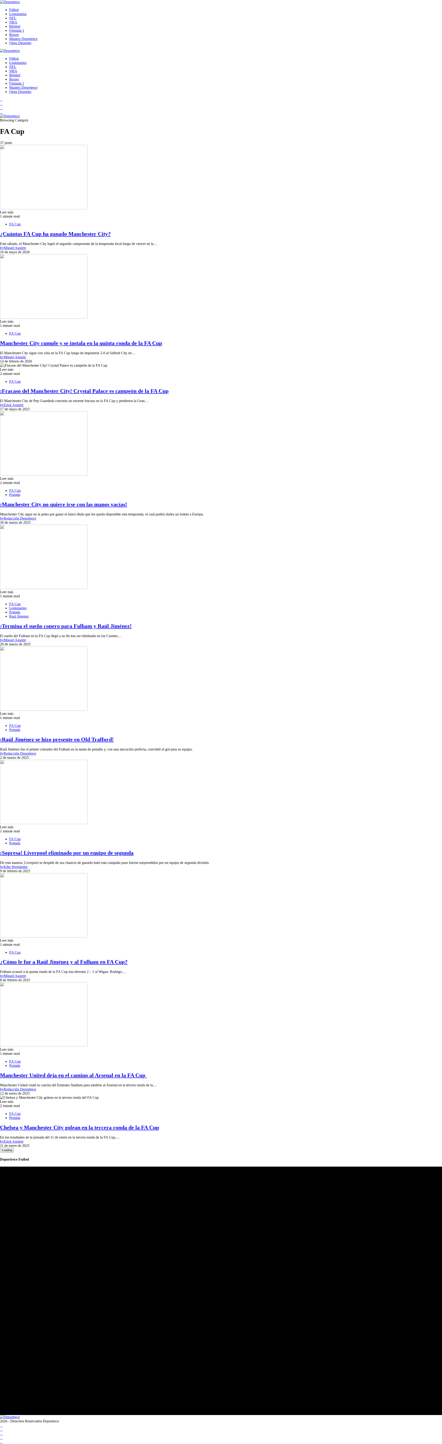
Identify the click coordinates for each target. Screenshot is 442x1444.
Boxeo (14, 35)
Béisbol (14, 26)
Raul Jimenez (19, 616)
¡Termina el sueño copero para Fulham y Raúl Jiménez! (66, 626)
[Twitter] (1, 112)
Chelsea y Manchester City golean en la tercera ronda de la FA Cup (79, 1127)
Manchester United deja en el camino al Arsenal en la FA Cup (73, 1075)
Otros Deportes (20, 43)
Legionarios (17, 14)
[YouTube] (1, 104)
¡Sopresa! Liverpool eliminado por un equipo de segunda (67, 853)
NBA (13, 22)
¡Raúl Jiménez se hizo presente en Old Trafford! (57, 739)
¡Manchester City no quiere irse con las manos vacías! (63, 504)
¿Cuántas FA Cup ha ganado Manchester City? (55, 234)
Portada (14, 495)
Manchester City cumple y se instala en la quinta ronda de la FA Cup (81, 343)
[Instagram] (1, 108)
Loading (7, 1150)
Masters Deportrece (23, 39)
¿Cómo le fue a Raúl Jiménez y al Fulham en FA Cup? (64, 962)
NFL (12, 18)
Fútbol (14, 10)
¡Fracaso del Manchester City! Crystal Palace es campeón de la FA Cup (84, 391)
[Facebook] (1, 99)
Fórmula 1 (16, 30)
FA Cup (15, 224)
